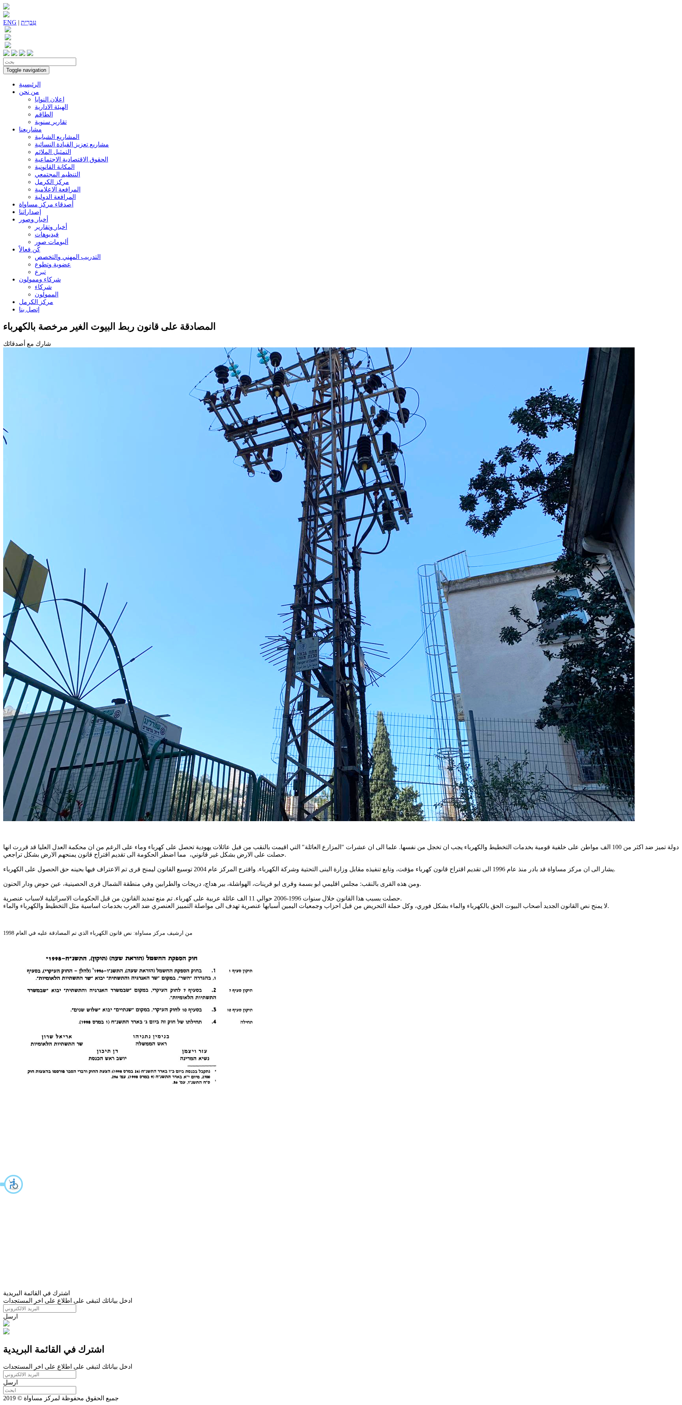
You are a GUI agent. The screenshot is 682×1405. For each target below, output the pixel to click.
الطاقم (44, 114)
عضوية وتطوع (53, 264)
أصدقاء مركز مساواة (46, 204)
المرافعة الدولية (55, 196)
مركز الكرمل (52, 181)
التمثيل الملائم (53, 151)
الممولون (46, 294)
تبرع (40, 271)
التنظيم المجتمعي (57, 174)
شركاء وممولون (40, 279)
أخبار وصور (33, 219)
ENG (10, 22)
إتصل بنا (29, 309)
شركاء (43, 286)
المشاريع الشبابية (57, 136)
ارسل (10, 1316)
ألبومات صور (51, 241)
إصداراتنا (30, 211)
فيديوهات (47, 234)
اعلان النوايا (49, 99)
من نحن (29, 91)
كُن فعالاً (29, 249)
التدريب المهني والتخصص (68, 256)
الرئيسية (30, 84)
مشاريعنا (30, 129)
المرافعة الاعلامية (58, 189)
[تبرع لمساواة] (6, 1324)
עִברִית (28, 22)
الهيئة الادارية (51, 106)
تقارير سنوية (51, 121)
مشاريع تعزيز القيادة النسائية (72, 144)
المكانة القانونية (55, 166)
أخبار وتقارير (51, 226)
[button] (12, 1184)
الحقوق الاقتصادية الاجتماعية (71, 159)
